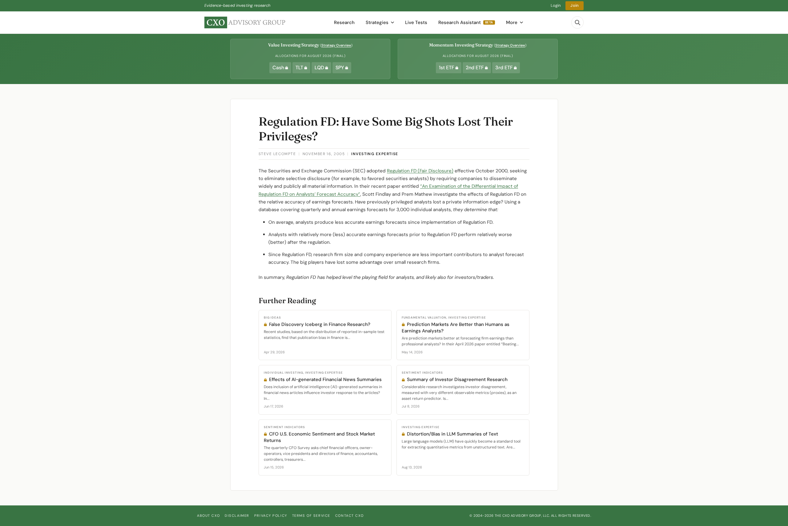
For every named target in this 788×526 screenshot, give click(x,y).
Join (574, 5)
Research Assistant (465, 22)
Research (344, 22)
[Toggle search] (577, 22)
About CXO (208, 515)
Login (556, 5)
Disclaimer (237, 515)
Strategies (377, 22)
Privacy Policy (270, 515)
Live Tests (416, 22)
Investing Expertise (374, 153)
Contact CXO (349, 515)
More (511, 22)
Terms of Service (311, 515)
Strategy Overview (336, 45)
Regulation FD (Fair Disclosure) (420, 171)
